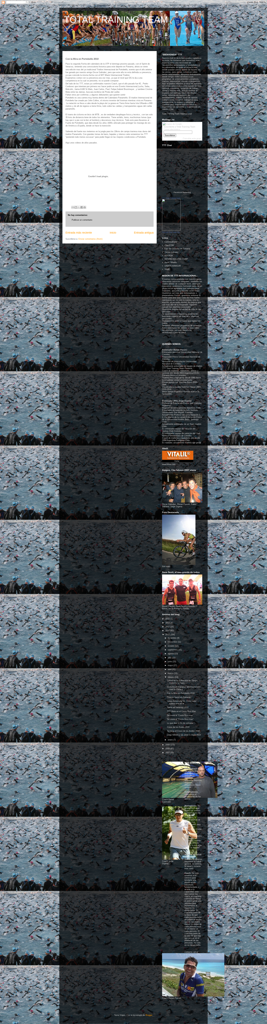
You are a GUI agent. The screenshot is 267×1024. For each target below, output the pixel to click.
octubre (171, 646)
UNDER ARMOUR (173, 266)
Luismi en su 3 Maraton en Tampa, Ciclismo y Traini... (182, 681)
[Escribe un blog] (75, 207)
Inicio (113, 232)
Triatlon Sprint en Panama (178, 697)
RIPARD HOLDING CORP (176, 259)
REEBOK (169, 255)
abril (170, 669)
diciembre (172, 638)
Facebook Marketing (182, 192)
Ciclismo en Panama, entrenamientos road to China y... (184, 688)
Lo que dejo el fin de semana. (180, 723)
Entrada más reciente (79, 232)
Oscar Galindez (171, 252)
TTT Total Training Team (171, 198)
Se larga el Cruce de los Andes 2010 (183, 731)
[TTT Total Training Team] (171, 230)
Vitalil (167, 269)
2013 (167, 623)
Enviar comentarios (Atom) (90, 239)
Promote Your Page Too (171, 232)
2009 (167, 745)
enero (170, 740)
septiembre (173, 650)
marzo (171, 673)
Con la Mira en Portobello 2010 (181, 693)
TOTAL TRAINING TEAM (116, 19)
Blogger (149, 1015)
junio (170, 661)
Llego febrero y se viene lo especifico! (184, 735)
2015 (167, 619)
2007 (167, 752)
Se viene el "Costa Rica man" (180, 715)
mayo (170, 665)
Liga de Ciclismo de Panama (177, 248)
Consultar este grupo (192, 138)
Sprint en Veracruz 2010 (178, 707)
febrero (171, 677)
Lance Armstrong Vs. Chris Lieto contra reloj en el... (181, 702)
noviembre (173, 642)
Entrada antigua (144, 232)
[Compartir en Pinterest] (84, 207)
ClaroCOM (169, 245)
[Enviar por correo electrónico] (72, 207)
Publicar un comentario (82, 220)
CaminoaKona (171, 242)
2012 (167, 627)
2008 (167, 748)
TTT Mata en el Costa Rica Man (181, 711)
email (195, 952)
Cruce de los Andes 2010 (178, 727)
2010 (167, 634)
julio (170, 657)
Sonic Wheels (171, 262)
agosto (171, 653)
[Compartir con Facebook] (81, 207)
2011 (167, 630)
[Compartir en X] (78, 207)
